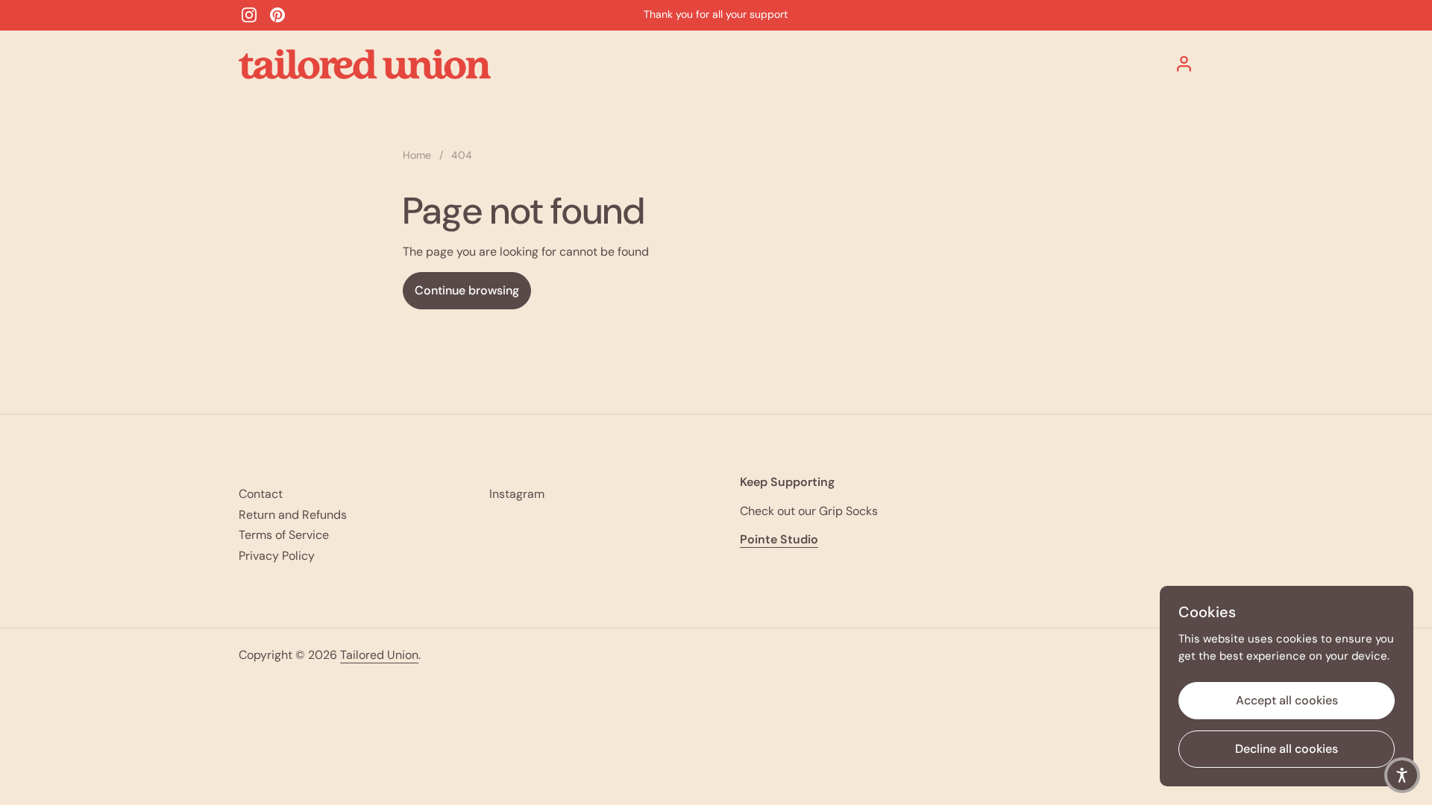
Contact (261, 494)
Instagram (516, 494)
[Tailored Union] (365, 64)
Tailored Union (379, 655)
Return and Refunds (293, 515)
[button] (1402, 775)
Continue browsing (467, 290)
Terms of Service (284, 535)
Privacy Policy (277, 556)
